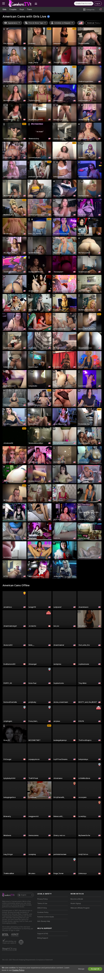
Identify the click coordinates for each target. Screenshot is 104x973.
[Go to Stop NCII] (9, 949)
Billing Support (42, 938)
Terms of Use (42, 903)
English (23, 895)
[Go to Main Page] (19, 3)
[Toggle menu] (3, 3)
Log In (97, 3)
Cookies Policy (42, 912)
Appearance (12, 23)
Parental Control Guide (45, 917)
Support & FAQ (42, 933)
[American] (80, 23)
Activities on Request (62, 23)
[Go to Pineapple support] (21, 942)
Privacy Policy (42, 899)
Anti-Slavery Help (43, 921)
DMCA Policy (42, 908)
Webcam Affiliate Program (80, 908)
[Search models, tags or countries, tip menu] (100, 9)
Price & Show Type (36, 23)
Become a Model (77, 899)
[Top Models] (35, 3)
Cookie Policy (18, 970)
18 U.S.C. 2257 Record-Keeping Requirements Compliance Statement (27, 960)
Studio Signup (76, 903)
